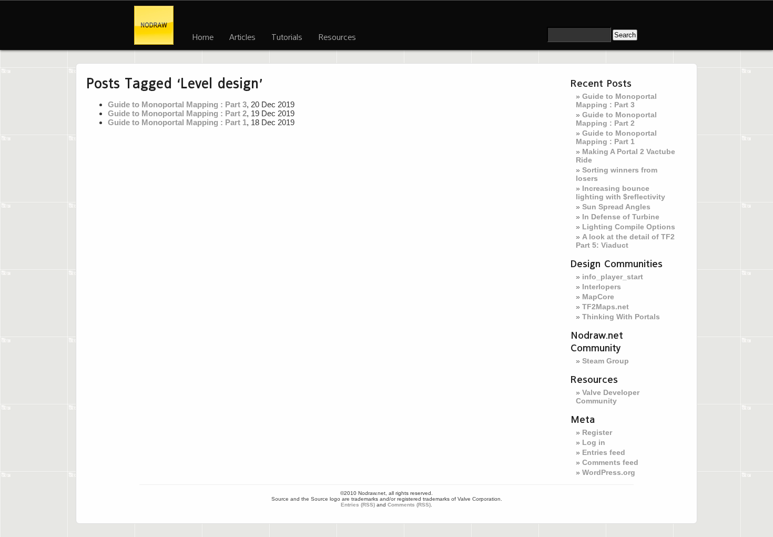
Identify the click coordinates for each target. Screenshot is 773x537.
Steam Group (605, 361)
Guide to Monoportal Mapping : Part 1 (177, 122)
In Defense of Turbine (620, 216)
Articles (242, 37)
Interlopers (601, 286)
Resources (337, 37)
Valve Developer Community (607, 396)
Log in (593, 442)
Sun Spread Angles (616, 206)
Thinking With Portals (621, 316)
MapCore (598, 296)
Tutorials (286, 37)
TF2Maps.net (605, 306)
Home (202, 37)
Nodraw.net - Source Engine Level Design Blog (154, 25)
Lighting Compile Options (628, 226)
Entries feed (603, 452)
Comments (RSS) (409, 505)
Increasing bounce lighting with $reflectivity (620, 192)
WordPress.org (608, 472)
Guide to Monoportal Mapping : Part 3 (177, 104)
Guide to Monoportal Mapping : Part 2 (177, 113)
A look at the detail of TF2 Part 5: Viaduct (625, 240)
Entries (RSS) (358, 505)
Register (597, 432)
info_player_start (612, 276)
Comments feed (610, 462)
